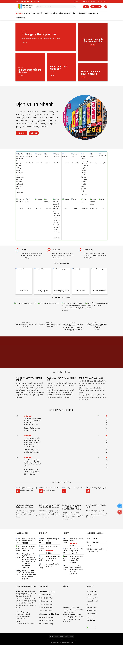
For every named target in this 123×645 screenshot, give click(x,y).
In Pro (88, 604)
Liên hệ (93, 1)
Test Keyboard (91, 614)
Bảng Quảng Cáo (92, 594)
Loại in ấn (27, 13)
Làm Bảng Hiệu (21, 18)
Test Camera (91, 620)
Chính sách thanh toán (46, 617)
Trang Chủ (19, 13)
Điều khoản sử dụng (46, 624)
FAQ (98, 1)
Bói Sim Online (91, 607)
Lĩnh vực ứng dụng (79, 13)
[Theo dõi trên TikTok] (103, 1)
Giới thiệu (75, 1)
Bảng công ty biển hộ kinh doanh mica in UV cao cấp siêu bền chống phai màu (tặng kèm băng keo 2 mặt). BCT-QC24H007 (73, 326)
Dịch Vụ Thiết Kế (92, 538)
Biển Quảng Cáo (92, 598)
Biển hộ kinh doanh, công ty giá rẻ (26, 324)
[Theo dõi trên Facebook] (101, 1)
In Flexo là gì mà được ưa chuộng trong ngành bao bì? (25, 506)
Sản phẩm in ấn (38, 13)
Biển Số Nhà (49, 322)
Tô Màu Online (91, 610)
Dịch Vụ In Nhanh (92, 601)
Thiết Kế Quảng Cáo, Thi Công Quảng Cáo (95, 550)
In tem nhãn (52, 71)
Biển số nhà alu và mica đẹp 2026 (49, 324)
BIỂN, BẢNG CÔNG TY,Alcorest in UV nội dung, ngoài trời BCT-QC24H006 (97, 325)
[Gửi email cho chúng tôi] (106, 1)
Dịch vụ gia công (51, 13)
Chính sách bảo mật (46, 620)
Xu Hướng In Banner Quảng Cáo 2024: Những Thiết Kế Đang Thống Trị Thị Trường (71, 507)
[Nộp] (73, 6)
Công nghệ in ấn (64, 13)
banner (68, 515)
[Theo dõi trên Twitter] (104, 1)
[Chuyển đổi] (106, 542)
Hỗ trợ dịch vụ (93, 13)
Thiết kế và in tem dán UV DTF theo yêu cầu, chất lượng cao (49, 506)
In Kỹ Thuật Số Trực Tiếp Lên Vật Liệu (96, 506)
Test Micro (90, 617)
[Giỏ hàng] (105, 6)
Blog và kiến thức (84, 1)
